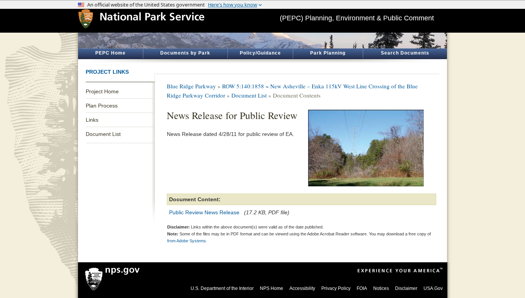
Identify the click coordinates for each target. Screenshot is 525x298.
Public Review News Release (204, 212)
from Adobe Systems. (187, 240)
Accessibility (302, 288)
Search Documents (405, 53)
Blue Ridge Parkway (191, 86)
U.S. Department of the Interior (222, 288)
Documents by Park (185, 53)
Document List (103, 134)
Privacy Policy (336, 288)
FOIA (362, 288)
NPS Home (271, 288)
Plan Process (102, 106)
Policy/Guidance (260, 53)
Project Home (102, 91)
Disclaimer (406, 288)
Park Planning (328, 53)
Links (92, 120)
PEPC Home (110, 53)
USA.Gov (433, 288)
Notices (381, 288)
